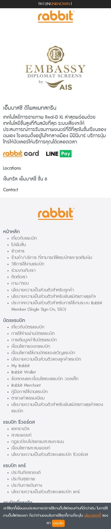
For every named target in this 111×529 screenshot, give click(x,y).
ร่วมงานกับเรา (23, 270)
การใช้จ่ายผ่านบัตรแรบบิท (33, 333)
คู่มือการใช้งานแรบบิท (29, 391)
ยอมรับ (58, 523)
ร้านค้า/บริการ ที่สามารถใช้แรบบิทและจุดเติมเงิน (51, 257)
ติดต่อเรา (19, 277)
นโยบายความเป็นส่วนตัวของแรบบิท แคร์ (45, 492)
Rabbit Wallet (23, 372)
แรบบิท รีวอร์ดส (19, 422)
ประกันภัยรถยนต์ (26, 472)
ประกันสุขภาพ (23, 479)
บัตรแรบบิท (14, 320)
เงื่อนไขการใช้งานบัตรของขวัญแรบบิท (43, 353)
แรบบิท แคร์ (14, 466)
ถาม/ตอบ (20, 283)
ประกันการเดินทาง (26, 485)
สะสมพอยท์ (21, 435)
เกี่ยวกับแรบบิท (24, 238)
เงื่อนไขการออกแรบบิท (30, 346)
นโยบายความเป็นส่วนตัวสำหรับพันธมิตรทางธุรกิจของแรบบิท (57, 408)
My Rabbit (20, 365)
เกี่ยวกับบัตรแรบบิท (27, 327)
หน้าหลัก (11, 232)
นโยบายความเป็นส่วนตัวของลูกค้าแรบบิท (46, 359)
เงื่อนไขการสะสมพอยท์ (30, 448)
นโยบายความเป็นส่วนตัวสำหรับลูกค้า (42, 290)
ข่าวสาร (18, 251)
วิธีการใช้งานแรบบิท (27, 264)
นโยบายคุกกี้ (92, 515)
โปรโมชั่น (18, 244)
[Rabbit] (55, 16)
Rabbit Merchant (26, 385)
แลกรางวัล (20, 428)
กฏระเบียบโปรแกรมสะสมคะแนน (37, 441)
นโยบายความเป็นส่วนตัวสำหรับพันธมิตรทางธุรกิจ (53, 296)
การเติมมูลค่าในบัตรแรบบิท (34, 340)
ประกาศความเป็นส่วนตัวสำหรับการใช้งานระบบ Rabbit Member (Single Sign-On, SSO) (56, 306)
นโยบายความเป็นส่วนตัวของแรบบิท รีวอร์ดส (49, 454)
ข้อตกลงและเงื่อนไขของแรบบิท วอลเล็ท (44, 379)
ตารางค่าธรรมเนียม (28, 398)
